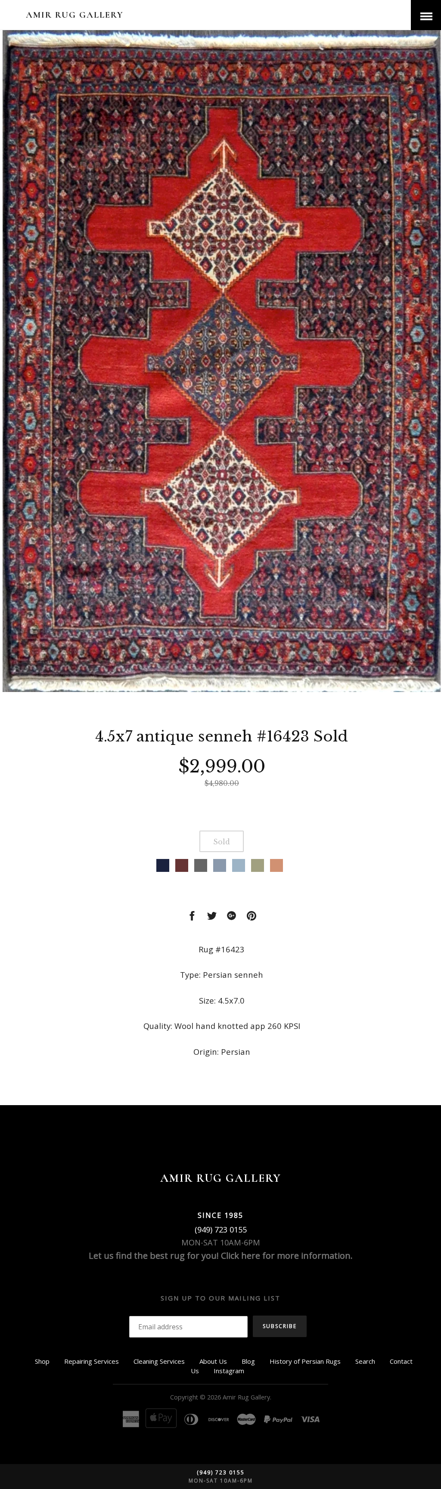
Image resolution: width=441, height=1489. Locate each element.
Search (365, 1361)
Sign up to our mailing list (220, 1298)
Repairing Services (91, 1361)
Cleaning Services (159, 1361)
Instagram (229, 1370)
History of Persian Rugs (305, 1361)
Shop (42, 1361)
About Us (213, 1361)
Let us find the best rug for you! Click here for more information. (221, 1255)
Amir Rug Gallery (75, 14)
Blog (248, 1361)
